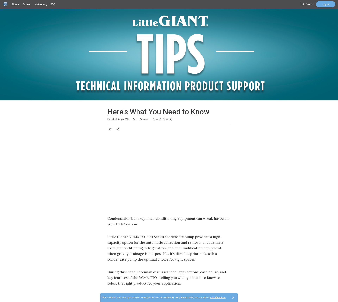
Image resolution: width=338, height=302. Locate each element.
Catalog (27, 4)
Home (15, 4)
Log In (326, 4)
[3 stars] (160, 119)
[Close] (233, 297)
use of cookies (218, 297)
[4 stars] (163, 119)
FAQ (53, 4)
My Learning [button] (41, 4)
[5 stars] (167, 119)
